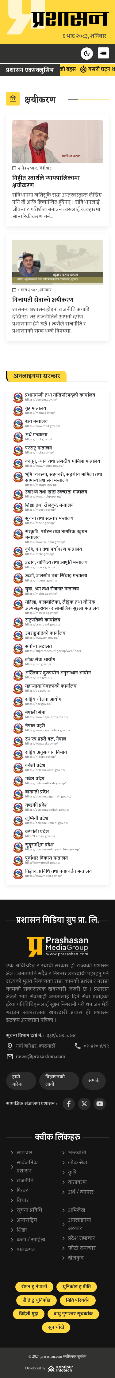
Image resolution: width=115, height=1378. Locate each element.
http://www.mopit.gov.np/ (42, 862)
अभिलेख (73, 1210)
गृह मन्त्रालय (35, 408)
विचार (19, 1200)
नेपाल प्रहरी (35, 726)
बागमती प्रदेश (37, 792)
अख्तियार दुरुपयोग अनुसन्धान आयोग (58, 673)
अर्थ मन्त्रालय (36, 435)
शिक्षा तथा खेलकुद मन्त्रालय (49, 505)
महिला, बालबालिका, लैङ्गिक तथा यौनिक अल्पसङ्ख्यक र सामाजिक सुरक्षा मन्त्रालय (62, 605)
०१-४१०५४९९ (96, 1046)
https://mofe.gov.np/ (39, 554)
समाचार (21, 1153)
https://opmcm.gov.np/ (41, 399)
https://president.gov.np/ (42, 624)
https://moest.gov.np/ (40, 509)
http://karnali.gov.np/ (40, 836)
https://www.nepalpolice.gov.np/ (47, 730)
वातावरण (74, 1182)
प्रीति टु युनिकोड (36, 1300)
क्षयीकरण (32, 100)
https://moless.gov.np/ (41, 593)
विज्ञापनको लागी (55, 1080)
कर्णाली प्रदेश (37, 832)
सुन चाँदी (56, 1327)
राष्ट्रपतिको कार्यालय (42, 620)
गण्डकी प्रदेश (36, 805)
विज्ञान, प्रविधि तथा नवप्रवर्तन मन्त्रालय (58, 871)
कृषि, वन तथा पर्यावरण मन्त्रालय (53, 549)
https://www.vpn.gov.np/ (42, 637)
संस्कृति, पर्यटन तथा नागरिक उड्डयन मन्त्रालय (56, 535)
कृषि (69, 1172)
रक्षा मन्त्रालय (36, 421)
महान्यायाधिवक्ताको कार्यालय (51, 686)
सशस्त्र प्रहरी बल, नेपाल (45, 739)
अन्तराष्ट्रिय (23, 1220)
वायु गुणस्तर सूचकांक (73, 1314)
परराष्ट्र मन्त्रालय (38, 448)
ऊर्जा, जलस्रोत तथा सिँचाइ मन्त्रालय (56, 576)
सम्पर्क (94, 1080)
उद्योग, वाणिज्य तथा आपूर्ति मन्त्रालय (56, 562)
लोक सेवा (74, 1163)
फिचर (19, 1191)
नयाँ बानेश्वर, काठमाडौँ (35, 1046)
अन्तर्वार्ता (73, 1153)
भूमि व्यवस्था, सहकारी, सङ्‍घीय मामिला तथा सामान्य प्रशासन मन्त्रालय (63, 477)
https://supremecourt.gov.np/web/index (53, 651)
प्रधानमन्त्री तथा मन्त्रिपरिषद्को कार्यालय (60, 395)
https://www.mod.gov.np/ (42, 426)
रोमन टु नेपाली (34, 1287)
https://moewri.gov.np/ (41, 580)
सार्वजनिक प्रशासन (24, 1167)
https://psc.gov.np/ (38, 664)
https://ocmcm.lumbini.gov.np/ (46, 823)
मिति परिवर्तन (78, 1300)
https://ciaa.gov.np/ (38, 677)
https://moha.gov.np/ (40, 412)
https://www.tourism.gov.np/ (45, 542)
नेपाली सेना (35, 713)
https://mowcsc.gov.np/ (41, 612)
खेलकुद (72, 1258)
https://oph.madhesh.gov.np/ (45, 783)
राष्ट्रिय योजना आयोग (43, 699)
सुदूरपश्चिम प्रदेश (39, 845)
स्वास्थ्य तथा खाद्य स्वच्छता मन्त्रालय (56, 492)
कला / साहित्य (27, 1240)
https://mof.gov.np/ (38, 439)
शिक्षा (18, 1230)
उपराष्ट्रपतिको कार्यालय (45, 633)
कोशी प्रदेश (35, 765)
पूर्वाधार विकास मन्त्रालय (46, 858)
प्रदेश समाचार (78, 1238)
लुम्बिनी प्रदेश (36, 818)
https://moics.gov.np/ (40, 567)
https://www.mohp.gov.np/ (43, 496)
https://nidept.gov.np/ (40, 756)
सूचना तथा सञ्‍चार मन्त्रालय (49, 518)
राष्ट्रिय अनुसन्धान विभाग (46, 752)
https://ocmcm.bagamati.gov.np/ (48, 796)
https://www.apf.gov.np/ (41, 743)
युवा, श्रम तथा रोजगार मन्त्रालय (52, 589)
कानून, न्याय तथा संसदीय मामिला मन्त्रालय (62, 461)
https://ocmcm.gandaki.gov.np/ (47, 809)
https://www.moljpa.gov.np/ (44, 465)
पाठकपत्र (22, 1250)
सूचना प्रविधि (26, 1210)
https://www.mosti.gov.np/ (43, 875)
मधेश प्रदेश (34, 779)
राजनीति (21, 1181)
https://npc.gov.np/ (38, 703)
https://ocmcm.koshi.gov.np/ (45, 770)
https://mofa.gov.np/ (39, 452)
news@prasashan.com (40, 1056)
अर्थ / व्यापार (77, 1192)
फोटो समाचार (78, 1248)
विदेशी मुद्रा (28, 1314)
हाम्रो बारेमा (17, 1080)
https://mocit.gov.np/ (40, 523)
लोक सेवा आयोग (40, 660)
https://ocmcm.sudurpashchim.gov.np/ (52, 849)
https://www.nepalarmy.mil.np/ (46, 717)
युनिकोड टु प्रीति (77, 1287)
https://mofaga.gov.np (40, 484)
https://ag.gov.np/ (37, 690)
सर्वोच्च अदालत (38, 646)
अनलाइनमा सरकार (76, 1224)
